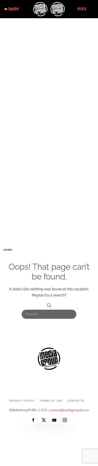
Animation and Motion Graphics (49, 164)
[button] (86, 9)
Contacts (49, 193)
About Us (49, 65)
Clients (49, 182)
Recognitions (49, 83)
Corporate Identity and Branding (49, 104)
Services (49, 93)
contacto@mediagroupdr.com (69, 410)
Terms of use (51, 400)
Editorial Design (49, 119)
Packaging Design (49, 156)
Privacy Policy (22, 400)
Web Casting (49, 141)
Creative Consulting (49, 149)
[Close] (92, 24)
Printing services (49, 171)
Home (49, 53)
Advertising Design (49, 112)
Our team (49, 75)
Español (13, 9)
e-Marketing (49, 134)
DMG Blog (49, 205)
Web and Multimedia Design (49, 126)
